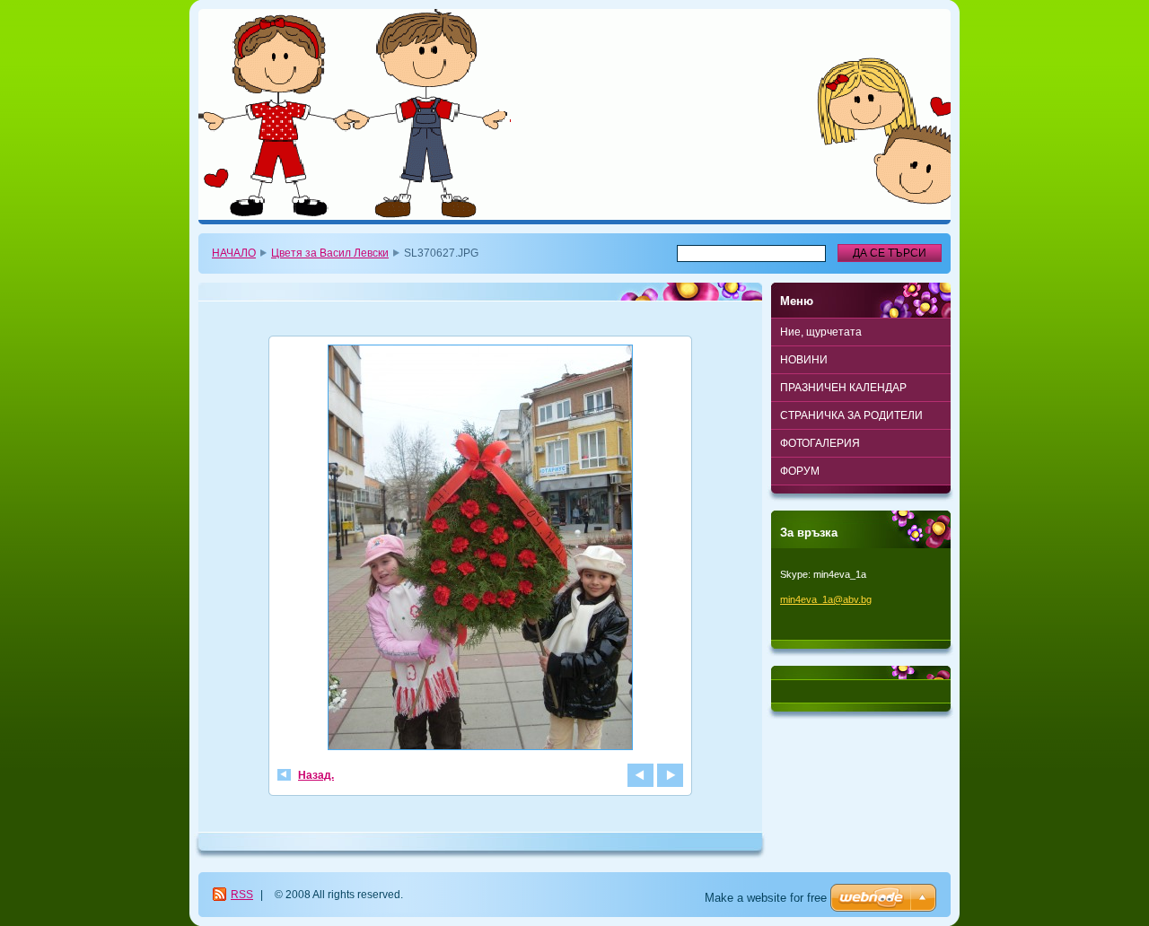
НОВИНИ (804, 360)
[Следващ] (670, 775)
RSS (242, 894)
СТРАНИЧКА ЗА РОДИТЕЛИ (851, 415)
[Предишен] (640, 775)
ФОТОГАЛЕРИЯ (820, 443)
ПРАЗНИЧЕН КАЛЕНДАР (843, 387)
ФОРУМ (800, 471)
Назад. (316, 775)
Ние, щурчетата (821, 332)
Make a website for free (766, 897)
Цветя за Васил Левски (330, 253)
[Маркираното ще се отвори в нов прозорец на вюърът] (480, 550)
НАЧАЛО (234, 253)
